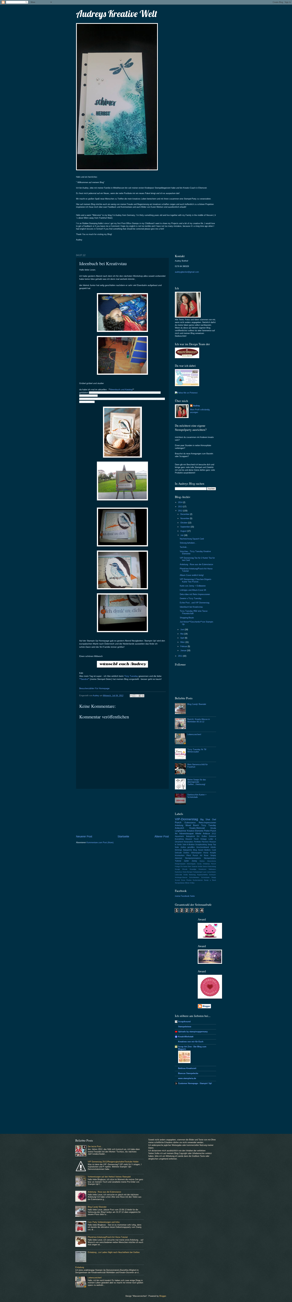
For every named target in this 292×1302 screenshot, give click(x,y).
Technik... (184, 547)
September (185, 527)
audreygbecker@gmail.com (187, 272)
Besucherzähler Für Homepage (94, 688)
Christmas (206, 864)
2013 (180, 506)
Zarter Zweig (190, 861)
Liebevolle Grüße (181, 874)
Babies (202, 861)
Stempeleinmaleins (193, 858)
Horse (205, 853)
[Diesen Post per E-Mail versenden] (131, 695)
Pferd (188, 855)
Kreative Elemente (195, 831)
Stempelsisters (210, 858)
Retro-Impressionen (207, 822)
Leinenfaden (211, 872)
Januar (183, 650)
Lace (204, 872)
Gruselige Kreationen (198, 869)
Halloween (212, 869)
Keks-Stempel (188, 872)
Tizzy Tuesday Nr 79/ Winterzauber (196, 750)
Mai (182, 634)
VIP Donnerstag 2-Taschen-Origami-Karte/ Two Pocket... (196, 580)
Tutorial (178, 861)
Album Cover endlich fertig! (192, 575)
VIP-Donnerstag (186, 819)
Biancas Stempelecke (188, 1073)
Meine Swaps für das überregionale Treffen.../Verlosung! (196, 781)
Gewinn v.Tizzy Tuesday (191, 598)
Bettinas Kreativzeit (187, 1068)
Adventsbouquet (186, 833)
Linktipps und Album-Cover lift (193, 590)
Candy (199, 864)
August (183, 531)
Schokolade (205, 877)
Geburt (205, 866)
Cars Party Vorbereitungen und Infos (104, 1222)
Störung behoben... (188, 543)
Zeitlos (183, 847)
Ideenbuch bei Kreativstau (191, 607)
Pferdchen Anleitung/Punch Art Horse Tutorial (108, 1237)
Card (214, 850)
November (185, 518)
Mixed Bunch (192, 825)
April (182, 638)
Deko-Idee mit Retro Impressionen (195, 594)
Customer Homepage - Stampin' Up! (195, 1083)
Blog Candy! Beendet (196, 704)
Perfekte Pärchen (201, 842)
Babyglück (190, 836)
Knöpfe (213, 853)
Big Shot (205, 819)
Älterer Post (162, 836)
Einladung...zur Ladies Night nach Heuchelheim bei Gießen (114, 1252)
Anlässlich (179, 828)
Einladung (79, 1267)
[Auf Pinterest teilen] (142, 695)
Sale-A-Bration (188, 844)
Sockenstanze (198, 880)
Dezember (185, 514)
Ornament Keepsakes (184, 842)
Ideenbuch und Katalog (121, 389)
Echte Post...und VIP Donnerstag (194, 603)
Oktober (184, 523)
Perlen (207, 831)
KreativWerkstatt (185, 1036)
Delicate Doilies (182, 853)
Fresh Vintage (200, 839)
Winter (187, 883)
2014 (180, 502)
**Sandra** (84, 679)
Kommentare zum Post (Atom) (100, 842)
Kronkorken (179, 855)
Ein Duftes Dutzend (206, 836)
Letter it (212, 839)
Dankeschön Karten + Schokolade (197, 796)
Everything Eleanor (183, 839)
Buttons (207, 850)
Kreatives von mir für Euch (190, 1041)
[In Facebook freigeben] (139, 695)
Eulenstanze (190, 822)
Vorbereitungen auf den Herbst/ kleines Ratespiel (109, 1177)
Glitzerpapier (196, 853)
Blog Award (198, 850)
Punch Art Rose (200, 855)
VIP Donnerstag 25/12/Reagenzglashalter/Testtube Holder (113, 1162)
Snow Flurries (186, 880)
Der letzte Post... (95, 1146)
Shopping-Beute (187, 618)
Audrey (196, 406)
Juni (182, 629)
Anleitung (179, 825)
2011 (180, 656)
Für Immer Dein (186, 866)
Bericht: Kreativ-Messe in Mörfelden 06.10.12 (198, 720)
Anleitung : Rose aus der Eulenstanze (196, 564)
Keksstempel (197, 872)
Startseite (123, 836)
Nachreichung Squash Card (192, 539)
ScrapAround (184, 1021)
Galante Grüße (197, 866)
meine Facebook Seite (185, 896)
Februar (184, 646)
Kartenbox (178, 872)
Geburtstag (212, 866)
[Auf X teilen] (137, 695)
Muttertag (192, 874)
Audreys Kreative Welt (116, 13)
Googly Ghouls (181, 869)
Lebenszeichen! (194, 734)
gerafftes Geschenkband (198, 847)
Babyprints (187, 850)
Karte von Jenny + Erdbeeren (193, 586)
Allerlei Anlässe (202, 833)
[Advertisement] (122, 812)
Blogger (162, 1296)
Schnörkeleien (194, 877)
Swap (210, 844)
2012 (180, 511)
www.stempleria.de (187, 1078)
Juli (182, 535)
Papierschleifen (202, 874)
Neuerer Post (84, 836)
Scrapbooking (201, 844)
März (182, 642)
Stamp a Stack (210, 880)
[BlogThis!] (134, 695)
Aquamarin (179, 836)
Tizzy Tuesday (131, 676)
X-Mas (192, 883)
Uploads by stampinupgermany (193, 1031)
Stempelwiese (180, 883)
